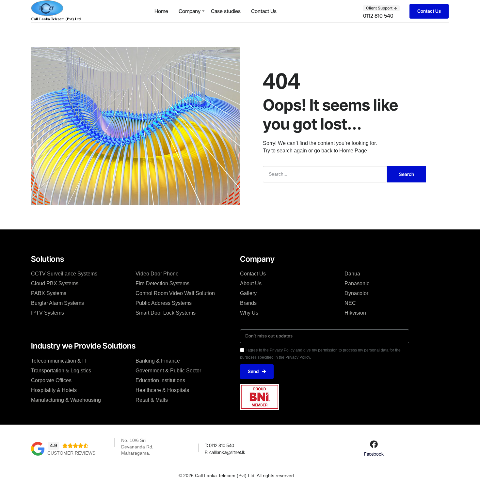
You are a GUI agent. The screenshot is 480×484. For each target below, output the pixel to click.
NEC (350, 303)
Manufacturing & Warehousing (66, 400)
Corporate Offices (51, 380)
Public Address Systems (164, 303)
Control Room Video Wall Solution (175, 293)
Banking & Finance (158, 361)
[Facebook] (374, 444)
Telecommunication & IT (59, 361)
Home (161, 11)
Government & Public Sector (168, 370)
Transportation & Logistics (61, 370)
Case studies (226, 11)
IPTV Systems (47, 313)
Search (406, 174)
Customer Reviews (71, 453)
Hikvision (355, 313)
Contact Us (264, 11)
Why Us (249, 313)
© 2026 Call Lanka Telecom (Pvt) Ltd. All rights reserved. (237, 475)
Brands (248, 303)
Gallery (248, 293)
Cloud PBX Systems (54, 283)
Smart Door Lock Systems (166, 313)
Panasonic (356, 283)
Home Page (353, 150)
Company (189, 11)
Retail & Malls (152, 400)
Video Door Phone (157, 273)
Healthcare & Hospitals (162, 390)
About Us (251, 283)
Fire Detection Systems (162, 283)
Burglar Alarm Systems (57, 303)
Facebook (374, 454)
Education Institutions (160, 380)
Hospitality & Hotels (54, 390)
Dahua (352, 273)
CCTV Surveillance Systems (64, 273)
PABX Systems (48, 293)
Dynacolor (356, 293)
